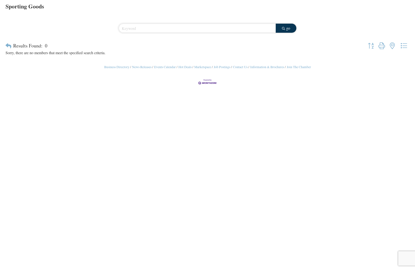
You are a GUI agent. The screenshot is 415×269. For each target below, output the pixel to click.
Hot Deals (185, 67)
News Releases (142, 67)
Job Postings (222, 67)
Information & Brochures (267, 67)
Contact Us (240, 67)
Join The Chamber (299, 67)
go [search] (288, 28)
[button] (8, 45)
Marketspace (202, 67)
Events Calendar (165, 67)
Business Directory (116, 67)
